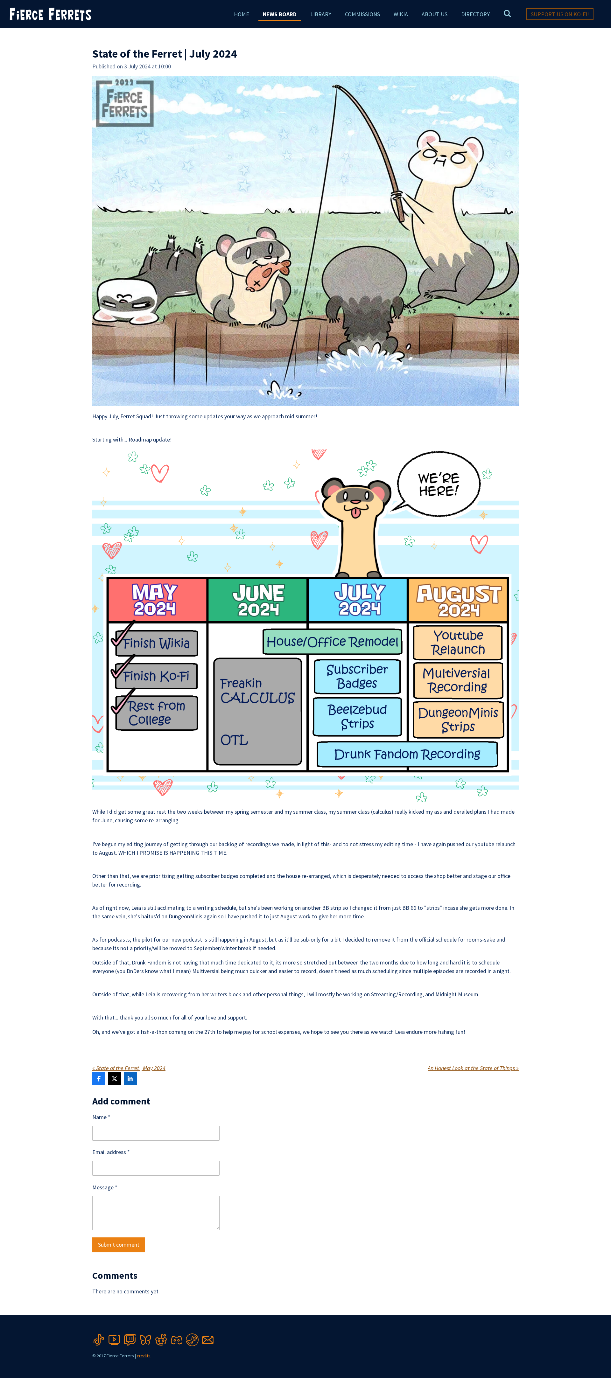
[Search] (507, 13)
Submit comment (118, 1244)
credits (144, 1356)
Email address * (111, 1152)
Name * (101, 1117)
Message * (104, 1187)
